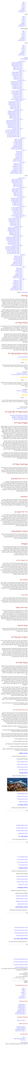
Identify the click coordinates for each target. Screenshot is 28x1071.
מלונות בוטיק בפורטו (17, 77)
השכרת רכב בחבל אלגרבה (16, 171)
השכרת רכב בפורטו (18, 165)
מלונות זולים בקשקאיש (14, 118)
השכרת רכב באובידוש (17, 166)
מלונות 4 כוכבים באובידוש (16, 84)
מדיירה (23, 6)
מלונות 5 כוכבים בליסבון (17, 64)
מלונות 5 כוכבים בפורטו (17, 73)
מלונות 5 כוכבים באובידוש (16, 83)
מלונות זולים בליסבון (17, 69)
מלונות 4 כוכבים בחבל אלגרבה (12, 123)
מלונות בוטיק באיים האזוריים (13, 135)
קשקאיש (23, 9)
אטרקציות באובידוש (17, 142)
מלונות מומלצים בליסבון (17, 62)
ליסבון (23, 2)
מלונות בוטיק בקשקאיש (14, 116)
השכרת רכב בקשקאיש (17, 170)
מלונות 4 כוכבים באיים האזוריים (12, 132)
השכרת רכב (22, 162)
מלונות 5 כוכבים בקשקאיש (13, 112)
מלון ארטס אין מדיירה (22, 357)
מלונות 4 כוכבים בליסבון (17, 65)
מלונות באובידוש (21, 80)
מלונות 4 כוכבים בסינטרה (13, 104)
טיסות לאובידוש (18, 154)
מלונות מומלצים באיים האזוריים (12, 130)
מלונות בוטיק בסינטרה (14, 107)
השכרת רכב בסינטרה (17, 169)
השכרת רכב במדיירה (17, 167)
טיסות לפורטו (19, 153)
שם (26, 972)
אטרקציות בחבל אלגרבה (16, 147)
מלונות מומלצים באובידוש (16, 81)
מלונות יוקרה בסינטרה (14, 106)
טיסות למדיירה (19, 155)
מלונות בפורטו (22, 71)
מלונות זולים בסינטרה (14, 108)
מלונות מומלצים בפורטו (17, 72)
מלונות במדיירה (21, 89)
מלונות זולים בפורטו (18, 79)
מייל (26, 975)
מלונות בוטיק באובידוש (17, 87)
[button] (14, 14)
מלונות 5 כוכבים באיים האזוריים (12, 131)
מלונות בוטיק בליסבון (17, 68)
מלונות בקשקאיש (18, 110)
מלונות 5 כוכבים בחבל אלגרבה (12, 122)
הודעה (25, 980)
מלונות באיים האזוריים (17, 128)
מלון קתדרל (24, 392)
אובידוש (23, 5)
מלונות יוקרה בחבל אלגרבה (13, 124)
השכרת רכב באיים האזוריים (16, 173)
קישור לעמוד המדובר (22, 976)
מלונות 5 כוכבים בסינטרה (13, 103)
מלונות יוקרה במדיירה (17, 95)
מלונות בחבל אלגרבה (17, 119)
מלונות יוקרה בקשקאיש (14, 115)
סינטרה (23, 7)
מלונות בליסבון (21, 61)
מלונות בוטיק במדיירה (17, 96)
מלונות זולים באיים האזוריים (13, 136)
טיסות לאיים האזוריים (17, 161)
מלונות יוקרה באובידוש (17, 85)
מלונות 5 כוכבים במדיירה (16, 92)
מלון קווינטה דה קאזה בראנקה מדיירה (19, 374)
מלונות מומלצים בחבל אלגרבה (12, 120)
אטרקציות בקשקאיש (17, 146)
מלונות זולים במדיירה (17, 97)
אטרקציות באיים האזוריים (16, 149)
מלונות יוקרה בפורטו (17, 76)
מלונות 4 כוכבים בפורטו (17, 75)
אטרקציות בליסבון (18, 139)
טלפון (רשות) (24, 974)
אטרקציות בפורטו (18, 140)
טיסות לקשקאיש (18, 158)
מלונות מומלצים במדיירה (16, 91)
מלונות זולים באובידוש (17, 88)
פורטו (23, 3)
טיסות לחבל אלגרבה (17, 159)
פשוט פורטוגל (24, 292)
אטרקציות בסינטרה (18, 145)
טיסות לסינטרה (18, 157)
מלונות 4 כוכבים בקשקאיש (13, 114)
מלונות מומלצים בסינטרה (13, 101)
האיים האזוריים (21, 11)
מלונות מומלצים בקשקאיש (13, 111)
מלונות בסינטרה (18, 100)
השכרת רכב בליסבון (17, 163)
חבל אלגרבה (22, 10)
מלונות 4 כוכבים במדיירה (16, 93)
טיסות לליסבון (19, 151)
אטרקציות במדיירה (18, 143)
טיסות (23, 150)
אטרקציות (22, 138)
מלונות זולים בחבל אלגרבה (13, 127)
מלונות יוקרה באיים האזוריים (13, 134)
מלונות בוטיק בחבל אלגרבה (13, 126)
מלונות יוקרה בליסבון (17, 66)
